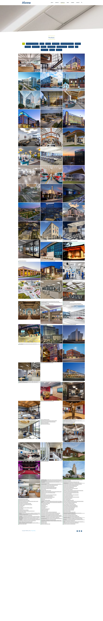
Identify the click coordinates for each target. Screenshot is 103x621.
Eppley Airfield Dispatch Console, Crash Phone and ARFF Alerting (51, 312)
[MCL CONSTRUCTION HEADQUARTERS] (74, 423)
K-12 (76, 46)
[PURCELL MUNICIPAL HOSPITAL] (74, 498)
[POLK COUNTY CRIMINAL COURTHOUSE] (51, 496)
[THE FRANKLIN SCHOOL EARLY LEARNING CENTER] (74, 506)
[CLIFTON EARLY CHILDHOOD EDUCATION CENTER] (51, 261)
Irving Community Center (74, 388)
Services (57, 2)
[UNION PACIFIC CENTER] (74, 511)
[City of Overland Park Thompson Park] (75, 255)
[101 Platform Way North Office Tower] (53, 67)
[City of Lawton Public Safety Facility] (53, 255)
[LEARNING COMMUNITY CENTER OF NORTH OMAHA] (51, 420)
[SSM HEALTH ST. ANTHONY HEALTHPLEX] (29, 503)
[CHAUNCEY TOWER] (51, 240)
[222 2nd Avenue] (31, 104)
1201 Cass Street (74, 60)
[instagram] (81, 531)
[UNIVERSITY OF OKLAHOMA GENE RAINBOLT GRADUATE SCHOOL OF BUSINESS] (74, 519)
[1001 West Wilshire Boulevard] (31, 67)
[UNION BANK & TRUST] (51, 511)
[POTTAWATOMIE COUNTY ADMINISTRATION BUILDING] (74, 497)
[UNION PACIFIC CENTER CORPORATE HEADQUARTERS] (51, 512)
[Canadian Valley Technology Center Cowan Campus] (75, 234)
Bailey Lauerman (29, 153)
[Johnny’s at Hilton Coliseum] (75, 414)
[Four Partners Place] (53, 357)
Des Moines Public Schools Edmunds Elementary (73, 289)
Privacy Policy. (33, 530)
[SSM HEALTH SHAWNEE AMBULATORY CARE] (74, 502)
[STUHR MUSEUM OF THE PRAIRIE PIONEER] (74, 504)
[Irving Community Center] (75, 395)
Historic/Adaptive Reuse (61, 46)
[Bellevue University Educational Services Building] (31, 197)
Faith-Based (78, 43)
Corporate (48, 43)
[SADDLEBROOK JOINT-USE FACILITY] (29, 500)
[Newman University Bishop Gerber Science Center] (31, 493)
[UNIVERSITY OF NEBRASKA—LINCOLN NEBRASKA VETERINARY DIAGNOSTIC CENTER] (74, 517)
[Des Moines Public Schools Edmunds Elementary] (75, 296)
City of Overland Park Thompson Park (74, 248)
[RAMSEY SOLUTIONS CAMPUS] (29, 499)
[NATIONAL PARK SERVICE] (51, 461)
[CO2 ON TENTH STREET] (74, 261)
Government (28, 46)
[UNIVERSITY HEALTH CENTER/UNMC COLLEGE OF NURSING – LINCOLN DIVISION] (29, 513)
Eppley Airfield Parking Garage (73, 312)
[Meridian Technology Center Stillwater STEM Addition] (75, 437)
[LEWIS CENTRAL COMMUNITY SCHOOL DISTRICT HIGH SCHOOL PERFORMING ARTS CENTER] (74, 420)
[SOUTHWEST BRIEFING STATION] (29, 502)
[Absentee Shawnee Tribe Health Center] (75, 104)
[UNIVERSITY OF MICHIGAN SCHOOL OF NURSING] (74, 515)
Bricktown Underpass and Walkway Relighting (29, 227)
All (23, 43)
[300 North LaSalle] (53, 104)
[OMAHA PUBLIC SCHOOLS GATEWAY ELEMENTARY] (74, 485)
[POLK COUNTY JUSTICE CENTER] (74, 496)
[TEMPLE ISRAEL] (51, 505)
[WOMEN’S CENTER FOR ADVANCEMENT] (74, 524)
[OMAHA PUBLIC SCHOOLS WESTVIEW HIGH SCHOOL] (51, 487)
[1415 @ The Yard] (53, 85)
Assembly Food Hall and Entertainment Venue (51, 134)
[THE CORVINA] (29, 506)
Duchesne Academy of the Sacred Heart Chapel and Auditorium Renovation (29, 307)
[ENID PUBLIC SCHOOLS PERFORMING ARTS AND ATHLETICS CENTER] (74, 304)
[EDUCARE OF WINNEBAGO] (51, 303)
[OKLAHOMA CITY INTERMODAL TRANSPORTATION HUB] (74, 482)
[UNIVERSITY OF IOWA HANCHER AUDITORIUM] (29, 515)
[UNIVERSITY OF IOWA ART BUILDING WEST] (74, 514)
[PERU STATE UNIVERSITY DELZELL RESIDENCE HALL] (74, 491)
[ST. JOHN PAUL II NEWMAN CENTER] (74, 503)
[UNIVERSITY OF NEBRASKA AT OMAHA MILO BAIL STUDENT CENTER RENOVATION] (51, 516)
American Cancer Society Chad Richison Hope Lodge (51, 116)
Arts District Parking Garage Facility (29, 134)
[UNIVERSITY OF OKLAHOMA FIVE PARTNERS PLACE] (51, 519)
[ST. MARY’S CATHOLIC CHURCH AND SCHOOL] (29, 504)
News (68, 2)
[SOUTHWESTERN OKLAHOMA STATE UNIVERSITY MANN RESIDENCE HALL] (51, 502)
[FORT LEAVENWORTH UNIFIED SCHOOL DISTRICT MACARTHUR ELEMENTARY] (29, 344)
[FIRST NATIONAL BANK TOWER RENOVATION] (74, 324)
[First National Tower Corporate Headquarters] (53, 338)
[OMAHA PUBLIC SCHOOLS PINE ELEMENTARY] (74, 486)
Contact (77, 2)
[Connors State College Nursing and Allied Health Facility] (31, 275)
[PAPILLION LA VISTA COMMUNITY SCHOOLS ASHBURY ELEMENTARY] (74, 490)
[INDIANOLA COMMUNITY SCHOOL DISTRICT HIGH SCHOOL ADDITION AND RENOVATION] (29, 381)
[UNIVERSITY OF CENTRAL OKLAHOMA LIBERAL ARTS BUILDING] (51, 514)
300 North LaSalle (51, 97)
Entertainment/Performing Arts (67, 43)
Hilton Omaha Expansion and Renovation (74, 369)
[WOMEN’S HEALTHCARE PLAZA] (51, 524)
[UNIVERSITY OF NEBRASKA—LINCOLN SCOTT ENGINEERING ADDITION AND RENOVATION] (51, 518)
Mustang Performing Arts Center (29, 467)
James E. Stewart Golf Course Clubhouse (29, 407)
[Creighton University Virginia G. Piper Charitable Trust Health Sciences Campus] (75, 275)
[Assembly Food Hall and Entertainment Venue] (53, 141)
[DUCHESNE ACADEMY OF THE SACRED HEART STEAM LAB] (51, 301)
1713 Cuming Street (73, 78)
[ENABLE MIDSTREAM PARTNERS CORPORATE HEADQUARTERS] (74, 303)
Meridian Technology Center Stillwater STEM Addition (73, 430)
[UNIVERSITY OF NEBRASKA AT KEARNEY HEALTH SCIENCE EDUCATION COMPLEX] (29, 516)
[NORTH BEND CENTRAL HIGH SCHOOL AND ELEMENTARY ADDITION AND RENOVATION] (51, 481)
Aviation (41, 43)
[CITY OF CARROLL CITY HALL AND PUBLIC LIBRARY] (74, 241)
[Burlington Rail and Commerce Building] (53, 234)
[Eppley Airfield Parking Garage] (75, 318)
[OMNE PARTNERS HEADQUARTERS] (74, 487)
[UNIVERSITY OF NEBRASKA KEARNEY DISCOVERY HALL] (74, 516)
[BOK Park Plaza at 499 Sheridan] (53, 216)
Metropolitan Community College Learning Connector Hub (51, 448)
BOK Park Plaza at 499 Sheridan (51, 209)
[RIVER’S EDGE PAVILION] (74, 499)
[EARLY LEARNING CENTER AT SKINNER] (74, 301)
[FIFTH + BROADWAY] (51, 324)
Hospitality (71, 46)
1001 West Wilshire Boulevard (29, 60)
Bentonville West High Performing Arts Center (73, 190)
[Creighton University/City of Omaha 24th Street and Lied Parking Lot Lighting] (31, 293)
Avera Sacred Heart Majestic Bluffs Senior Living (73, 134)
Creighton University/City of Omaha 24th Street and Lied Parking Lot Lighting (29, 286)
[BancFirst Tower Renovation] (75, 160)
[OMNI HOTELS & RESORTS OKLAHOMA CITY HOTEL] (51, 488)
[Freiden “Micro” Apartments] (75, 357)
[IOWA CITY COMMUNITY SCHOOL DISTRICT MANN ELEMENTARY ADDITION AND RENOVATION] (29, 382)
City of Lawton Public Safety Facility (51, 248)
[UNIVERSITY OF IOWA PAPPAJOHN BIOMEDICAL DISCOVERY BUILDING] (51, 515)
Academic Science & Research (32, 43)
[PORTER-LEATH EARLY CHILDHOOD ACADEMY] (51, 497)
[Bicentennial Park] (31, 216)
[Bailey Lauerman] (31, 160)
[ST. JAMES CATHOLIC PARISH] (51, 503)
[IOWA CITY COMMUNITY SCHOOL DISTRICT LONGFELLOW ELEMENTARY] (74, 381)
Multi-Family (59, 49)
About (52, 2)
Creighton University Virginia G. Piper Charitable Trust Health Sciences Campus (74, 268)
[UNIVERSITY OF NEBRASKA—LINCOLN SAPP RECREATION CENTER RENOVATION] (29, 518)
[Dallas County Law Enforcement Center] (53, 293)
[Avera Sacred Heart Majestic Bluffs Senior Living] (75, 141)
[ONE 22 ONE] (51, 489)
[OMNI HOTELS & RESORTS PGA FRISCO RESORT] (74, 488)
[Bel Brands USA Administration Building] (75, 178)
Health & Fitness (36, 46)
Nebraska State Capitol (73, 467)
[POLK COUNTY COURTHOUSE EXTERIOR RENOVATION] (51, 495)
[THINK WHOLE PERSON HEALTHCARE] (74, 509)
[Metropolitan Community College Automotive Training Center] (31, 455)
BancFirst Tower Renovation (74, 153)
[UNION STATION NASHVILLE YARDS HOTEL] (74, 512)
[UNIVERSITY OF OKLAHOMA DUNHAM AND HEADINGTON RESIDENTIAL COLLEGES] (29, 519)
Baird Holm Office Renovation (51, 153)
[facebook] (77, 531)
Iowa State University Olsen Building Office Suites (51, 388)
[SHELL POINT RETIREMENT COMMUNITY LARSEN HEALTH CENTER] (29, 501)
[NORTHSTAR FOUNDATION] (74, 481)
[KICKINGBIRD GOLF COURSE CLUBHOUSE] (74, 419)
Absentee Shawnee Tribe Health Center (73, 97)
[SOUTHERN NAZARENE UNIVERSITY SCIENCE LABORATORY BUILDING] (74, 501)
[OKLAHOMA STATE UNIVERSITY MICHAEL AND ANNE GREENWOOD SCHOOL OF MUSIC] (51, 484)
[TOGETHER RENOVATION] (51, 510)
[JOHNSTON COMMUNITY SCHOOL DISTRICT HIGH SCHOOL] (29, 419)
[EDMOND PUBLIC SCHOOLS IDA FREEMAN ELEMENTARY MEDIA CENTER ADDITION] (51, 302)
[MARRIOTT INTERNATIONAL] (51, 423)
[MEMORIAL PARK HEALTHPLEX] (51, 424)
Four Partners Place (51, 350)
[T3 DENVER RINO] (29, 505)
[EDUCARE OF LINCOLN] (74, 302)
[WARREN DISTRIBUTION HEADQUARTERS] (74, 520)
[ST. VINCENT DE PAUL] (51, 504)
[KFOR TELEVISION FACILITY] (51, 419)
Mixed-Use (52, 49)
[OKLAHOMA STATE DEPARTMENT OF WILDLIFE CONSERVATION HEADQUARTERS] (74, 483)
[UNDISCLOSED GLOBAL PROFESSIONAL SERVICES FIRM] (29, 511)
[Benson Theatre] (53, 197)
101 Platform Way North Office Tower (51, 60)
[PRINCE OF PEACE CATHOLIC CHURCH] (51, 498)
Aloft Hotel (29, 116)
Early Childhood (56, 43)
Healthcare (43, 46)
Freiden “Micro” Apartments (73, 350)
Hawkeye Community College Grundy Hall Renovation (29, 369)
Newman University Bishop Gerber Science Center (29, 486)
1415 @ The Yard (51, 78)
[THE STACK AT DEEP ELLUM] (51, 509)
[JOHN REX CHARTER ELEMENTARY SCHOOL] (51, 401)
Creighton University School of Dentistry (51, 268)
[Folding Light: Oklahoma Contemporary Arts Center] (75, 338)
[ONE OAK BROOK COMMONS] (74, 489)
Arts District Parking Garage (74, 116)
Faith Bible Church (29, 330)
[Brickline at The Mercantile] (75, 216)
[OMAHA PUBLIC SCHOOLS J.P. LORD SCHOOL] (51, 486)
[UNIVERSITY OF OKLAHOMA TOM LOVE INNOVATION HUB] (29, 520)
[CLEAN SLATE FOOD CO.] (29, 261)
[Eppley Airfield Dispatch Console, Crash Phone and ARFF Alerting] (53, 318)
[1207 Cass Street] (31, 85)
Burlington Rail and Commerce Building (51, 227)
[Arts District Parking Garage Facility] (31, 141)
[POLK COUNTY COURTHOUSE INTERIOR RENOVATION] (74, 495)
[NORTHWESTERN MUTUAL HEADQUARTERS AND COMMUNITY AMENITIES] (51, 482)
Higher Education (51, 46)
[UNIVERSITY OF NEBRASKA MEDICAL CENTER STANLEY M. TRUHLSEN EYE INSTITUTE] (29, 517)
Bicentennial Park (29, 209)
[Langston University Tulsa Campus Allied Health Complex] (31, 433)
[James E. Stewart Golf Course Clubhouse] (31, 414)
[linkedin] (79, 531)
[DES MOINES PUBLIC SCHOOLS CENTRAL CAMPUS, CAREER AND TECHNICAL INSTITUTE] (74, 281)
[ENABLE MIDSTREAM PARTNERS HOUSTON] (51, 304)
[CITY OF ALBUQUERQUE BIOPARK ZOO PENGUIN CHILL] (51, 241)
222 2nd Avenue (29, 97)
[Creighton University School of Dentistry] (53, 275)
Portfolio (63, 2)
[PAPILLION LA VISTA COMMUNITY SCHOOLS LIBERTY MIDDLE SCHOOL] (51, 491)
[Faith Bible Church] (31, 337)
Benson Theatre (51, 190)
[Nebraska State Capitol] (75, 474)
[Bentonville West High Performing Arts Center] (75, 197)
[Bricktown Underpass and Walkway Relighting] (31, 234)
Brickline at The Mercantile (73, 209)
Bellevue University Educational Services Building (29, 190)
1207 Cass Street (29, 78)
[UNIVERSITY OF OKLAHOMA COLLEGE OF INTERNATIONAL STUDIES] (74, 518)
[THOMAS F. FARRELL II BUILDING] (29, 510)
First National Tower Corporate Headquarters (51, 331)
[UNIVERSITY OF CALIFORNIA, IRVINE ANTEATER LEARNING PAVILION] (51, 513)
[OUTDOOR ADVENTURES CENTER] (51, 490)
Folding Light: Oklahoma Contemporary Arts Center (73, 331)
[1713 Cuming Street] (75, 85)
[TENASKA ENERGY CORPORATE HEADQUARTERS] (74, 505)
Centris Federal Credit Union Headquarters (29, 246)
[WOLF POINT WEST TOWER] (29, 524)
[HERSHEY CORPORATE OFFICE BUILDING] (51, 362)
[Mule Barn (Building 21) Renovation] (75, 455)
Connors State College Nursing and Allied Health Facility (29, 268)
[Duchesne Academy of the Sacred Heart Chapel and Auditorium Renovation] (31, 314)
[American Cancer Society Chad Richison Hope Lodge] (53, 122)
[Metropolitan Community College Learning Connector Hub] (53, 455)
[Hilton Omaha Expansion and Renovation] (75, 375)
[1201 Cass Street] (75, 67)
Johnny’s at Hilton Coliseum (73, 407)
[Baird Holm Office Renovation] (53, 160)
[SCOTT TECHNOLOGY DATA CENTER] (74, 500)
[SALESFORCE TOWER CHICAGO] (51, 500)
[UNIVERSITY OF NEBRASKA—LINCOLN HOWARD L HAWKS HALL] (51, 517)
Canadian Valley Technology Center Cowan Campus (74, 227)
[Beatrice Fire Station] (53, 178)
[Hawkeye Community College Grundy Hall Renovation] (31, 375)
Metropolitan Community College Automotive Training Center (29, 448)
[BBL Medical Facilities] (31, 178)
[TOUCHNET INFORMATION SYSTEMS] (74, 510)
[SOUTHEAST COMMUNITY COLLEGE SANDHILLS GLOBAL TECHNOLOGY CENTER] (51, 501)
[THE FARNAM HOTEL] (51, 506)
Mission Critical (44, 49)
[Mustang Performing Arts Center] (31, 474)
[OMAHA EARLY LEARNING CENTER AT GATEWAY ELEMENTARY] (74, 484)
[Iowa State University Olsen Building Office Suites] (53, 395)
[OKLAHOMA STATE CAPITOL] (51, 483)
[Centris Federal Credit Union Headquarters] (31, 253)
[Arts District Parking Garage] (75, 122)
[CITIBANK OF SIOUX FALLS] (74, 240)
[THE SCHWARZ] (29, 509)
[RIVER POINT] (51, 499)
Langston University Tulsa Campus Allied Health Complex (29, 427)
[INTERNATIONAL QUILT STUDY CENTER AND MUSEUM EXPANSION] (51, 381)
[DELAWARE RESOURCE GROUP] (74, 280)
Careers (72, 2)
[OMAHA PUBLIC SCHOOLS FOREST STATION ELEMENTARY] (51, 485)
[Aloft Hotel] (31, 122)
